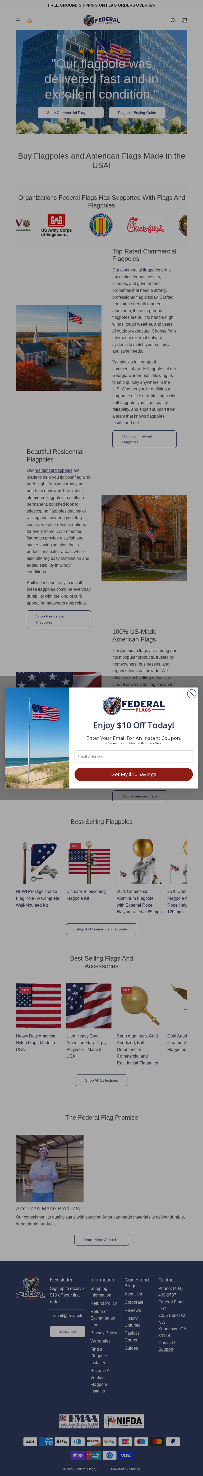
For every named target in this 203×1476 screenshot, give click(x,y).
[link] (134, 706)
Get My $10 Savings (133, 774)
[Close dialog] (191, 693)
